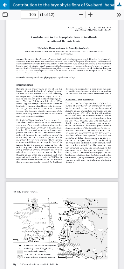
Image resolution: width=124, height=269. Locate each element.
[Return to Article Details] (5, 5)
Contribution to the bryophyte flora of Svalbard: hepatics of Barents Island (68, 5)
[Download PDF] (119, 5)
